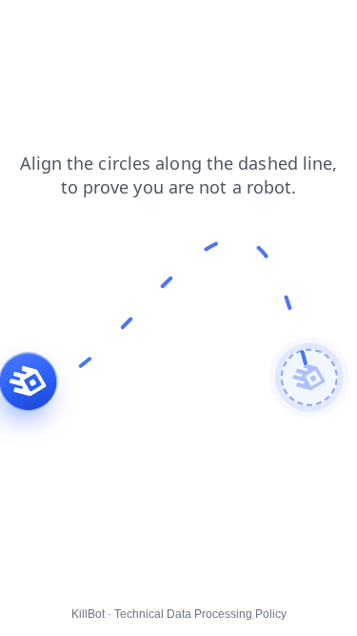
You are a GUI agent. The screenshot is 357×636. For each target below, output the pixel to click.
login (82, 27)
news (29, 27)
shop (28, 46)
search (305, 27)
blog (249, 27)
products (187, 27)
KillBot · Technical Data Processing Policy (179, 614)
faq (128, 27)
